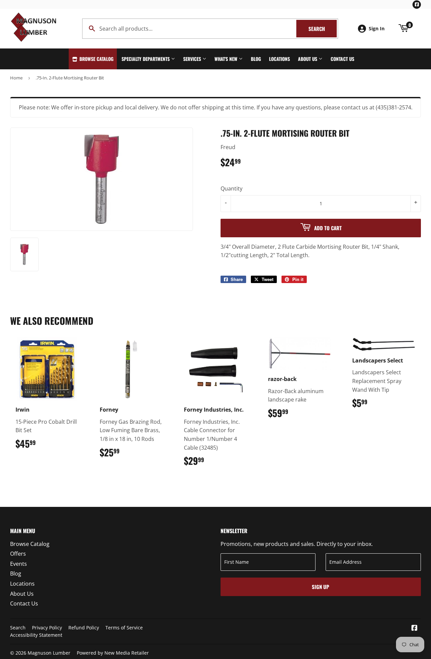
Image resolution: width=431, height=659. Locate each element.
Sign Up (320, 586)
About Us (308, 58)
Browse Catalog (95, 58)
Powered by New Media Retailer (113, 653)
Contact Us (342, 58)
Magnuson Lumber (49, 653)
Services (192, 58)
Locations (279, 58)
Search (322, 28)
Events (18, 563)
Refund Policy (83, 627)
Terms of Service (124, 627)
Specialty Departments (146, 58)
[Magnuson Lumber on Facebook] (414, 628)
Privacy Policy (47, 627)
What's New (226, 58)
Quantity (231, 188)
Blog (256, 58)
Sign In (377, 28)
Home (16, 78)
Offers (18, 553)
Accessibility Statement (36, 635)
